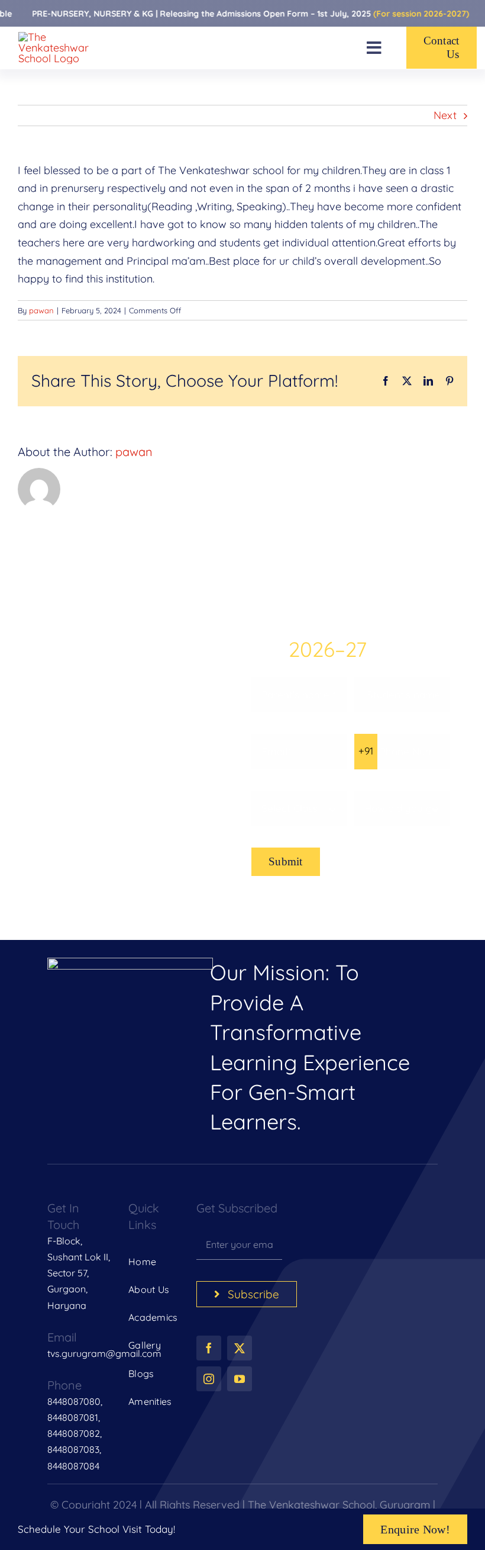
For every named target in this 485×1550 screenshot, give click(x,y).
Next (445, 115)
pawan (41, 310)
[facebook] (208, 1348)
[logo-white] (130, 963)
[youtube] (239, 1378)
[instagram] (208, 1378)
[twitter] (239, 1348)
